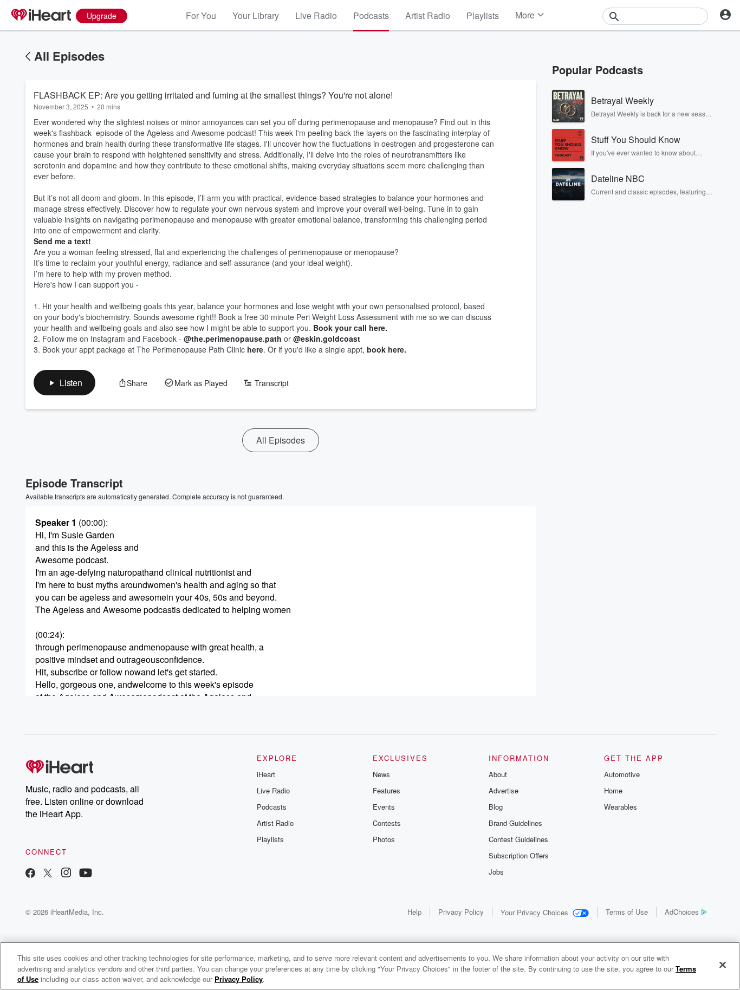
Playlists (482, 15)
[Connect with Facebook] (30, 874)
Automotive (622, 774)
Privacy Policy (461, 912)
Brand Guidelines (515, 823)
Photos (384, 839)
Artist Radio (427, 15)
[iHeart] (40, 16)
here (255, 349)
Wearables (620, 807)
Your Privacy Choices (534, 912)
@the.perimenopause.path (233, 338)
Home (613, 790)
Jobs (496, 872)
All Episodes (69, 55)
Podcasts (371, 15)
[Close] (723, 964)
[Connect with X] (47, 874)
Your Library (255, 15)
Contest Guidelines (518, 839)
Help (414, 912)
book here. (386, 349)
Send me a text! (62, 241)
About (498, 774)
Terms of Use (627, 912)
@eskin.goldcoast (326, 338)
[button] (64, 382)
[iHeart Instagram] (66, 874)
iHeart (266, 774)
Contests (387, 823)
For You (201, 15)
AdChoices (682, 912)
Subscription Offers (519, 855)
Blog (496, 807)
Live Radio (316, 15)
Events (384, 807)
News (381, 774)
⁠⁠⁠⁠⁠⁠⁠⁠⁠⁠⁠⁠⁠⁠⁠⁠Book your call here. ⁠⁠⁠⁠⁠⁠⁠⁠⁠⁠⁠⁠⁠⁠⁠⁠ (351, 327)
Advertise (503, 790)
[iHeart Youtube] (85, 874)
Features (386, 790)
